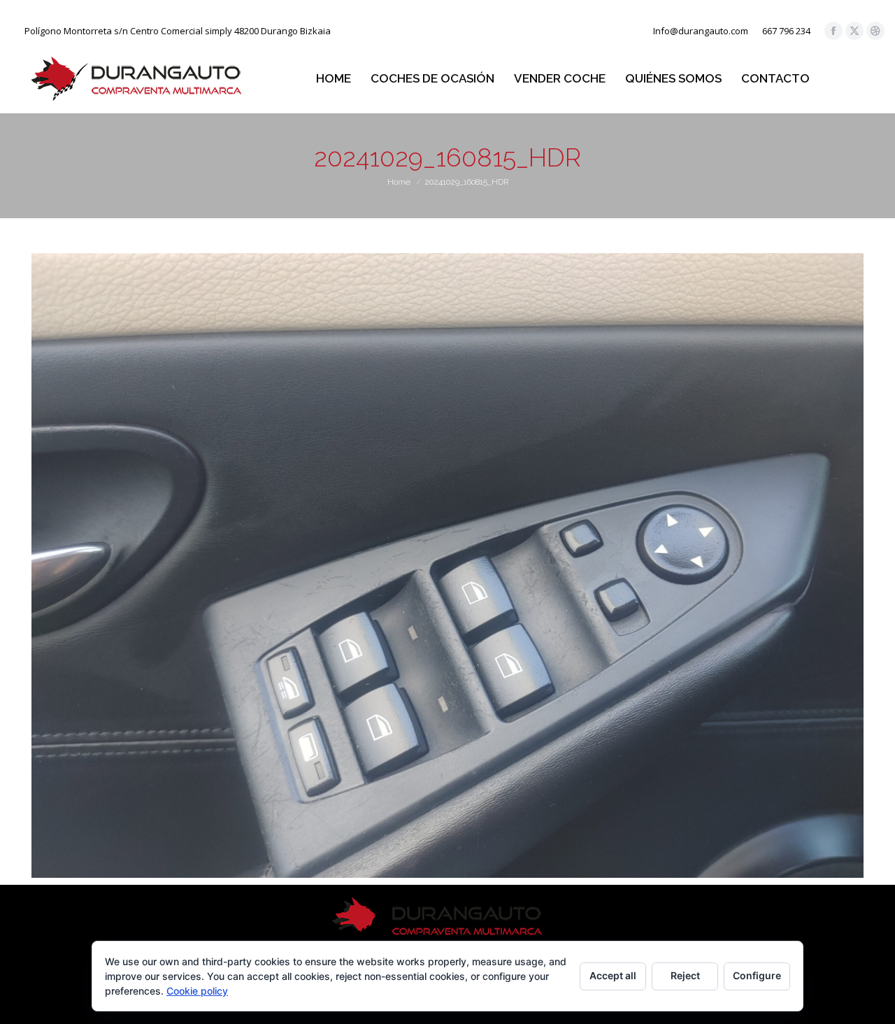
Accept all (612, 975)
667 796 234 (786, 30)
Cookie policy (197, 991)
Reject (685, 975)
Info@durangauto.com (700, 30)
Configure (757, 975)
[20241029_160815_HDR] (447, 565)
